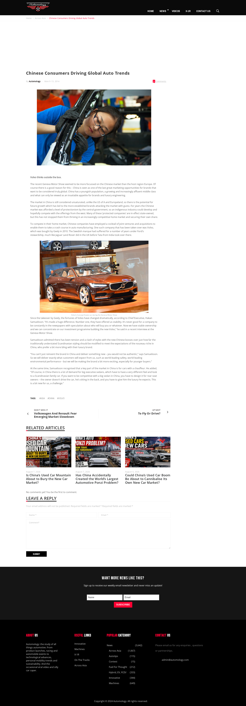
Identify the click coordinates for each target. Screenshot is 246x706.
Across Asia (40, 18)
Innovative (80, 643)
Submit (36, 554)
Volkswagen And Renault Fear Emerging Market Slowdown (55, 415)
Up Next (156, 410)
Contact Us (203, 11)
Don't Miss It (41, 410)
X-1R (188, 11)
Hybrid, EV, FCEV (117, 672)
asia (42, 398)
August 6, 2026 (132, 471)
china (51, 398)
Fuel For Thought (118, 667)
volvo (61, 398)
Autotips (113, 656)
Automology (34, 81)
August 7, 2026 (33, 471)
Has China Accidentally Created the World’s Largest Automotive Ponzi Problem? (97, 479)
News (163, 11)
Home (150, 11)
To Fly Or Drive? (149, 413)
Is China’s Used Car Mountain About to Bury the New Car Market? (48, 479)
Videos (176, 11)
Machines (79, 649)
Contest (113, 661)
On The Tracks (82, 660)
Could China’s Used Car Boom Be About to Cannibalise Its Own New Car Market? (147, 479)
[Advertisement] (123, 42)
